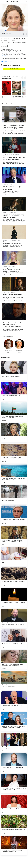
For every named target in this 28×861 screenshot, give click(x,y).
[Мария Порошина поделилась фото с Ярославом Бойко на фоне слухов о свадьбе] (14, 391)
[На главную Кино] (7, 1)
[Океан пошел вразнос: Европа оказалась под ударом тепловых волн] (14, 474)
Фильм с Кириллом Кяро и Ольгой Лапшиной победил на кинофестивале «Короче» (13, 324)
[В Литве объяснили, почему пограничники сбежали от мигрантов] (14, 412)
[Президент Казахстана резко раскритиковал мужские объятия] (14, 515)
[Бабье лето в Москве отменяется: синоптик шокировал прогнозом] (14, 494)
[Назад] (22, 77)
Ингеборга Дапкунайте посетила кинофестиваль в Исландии (13, 268)
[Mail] (4, 1)
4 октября (15, 38)
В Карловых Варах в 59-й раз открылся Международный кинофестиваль (12, 188)
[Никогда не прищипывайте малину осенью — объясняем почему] (14, 825)
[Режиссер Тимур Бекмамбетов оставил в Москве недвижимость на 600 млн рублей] (14, 618)
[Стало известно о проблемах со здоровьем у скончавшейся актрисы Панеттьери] (14, 370)
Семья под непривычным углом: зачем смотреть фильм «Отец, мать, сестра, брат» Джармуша (14, 157)
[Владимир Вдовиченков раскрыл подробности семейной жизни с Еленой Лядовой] (14, 721)
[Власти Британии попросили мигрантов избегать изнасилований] (14, 680)
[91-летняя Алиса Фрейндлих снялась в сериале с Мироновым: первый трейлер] (14, 536)
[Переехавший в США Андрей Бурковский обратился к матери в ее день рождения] (14, 763)
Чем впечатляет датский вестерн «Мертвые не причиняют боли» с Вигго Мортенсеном (13, 215)
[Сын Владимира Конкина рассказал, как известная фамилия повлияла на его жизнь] (14, 701)
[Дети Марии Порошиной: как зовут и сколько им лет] (14, 432)
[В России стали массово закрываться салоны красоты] (14, 556)
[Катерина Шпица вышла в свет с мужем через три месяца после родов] (14, 783)
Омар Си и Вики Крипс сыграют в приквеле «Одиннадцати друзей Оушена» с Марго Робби (13, 127)
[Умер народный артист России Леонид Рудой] (14, 598)
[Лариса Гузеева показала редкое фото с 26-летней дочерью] (14, 742)
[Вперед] (25, 77)
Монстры (4, 96)
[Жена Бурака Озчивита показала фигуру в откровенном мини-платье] (14, 845)
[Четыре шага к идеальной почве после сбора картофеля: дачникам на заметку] (14, 577)
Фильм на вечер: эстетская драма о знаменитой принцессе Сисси (14, 242)
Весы (13, 40)
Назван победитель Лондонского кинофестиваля (13, 295)
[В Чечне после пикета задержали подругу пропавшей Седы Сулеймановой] (14, 660)
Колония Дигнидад (16, 96)
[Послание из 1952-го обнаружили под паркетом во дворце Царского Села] (14, 453)
